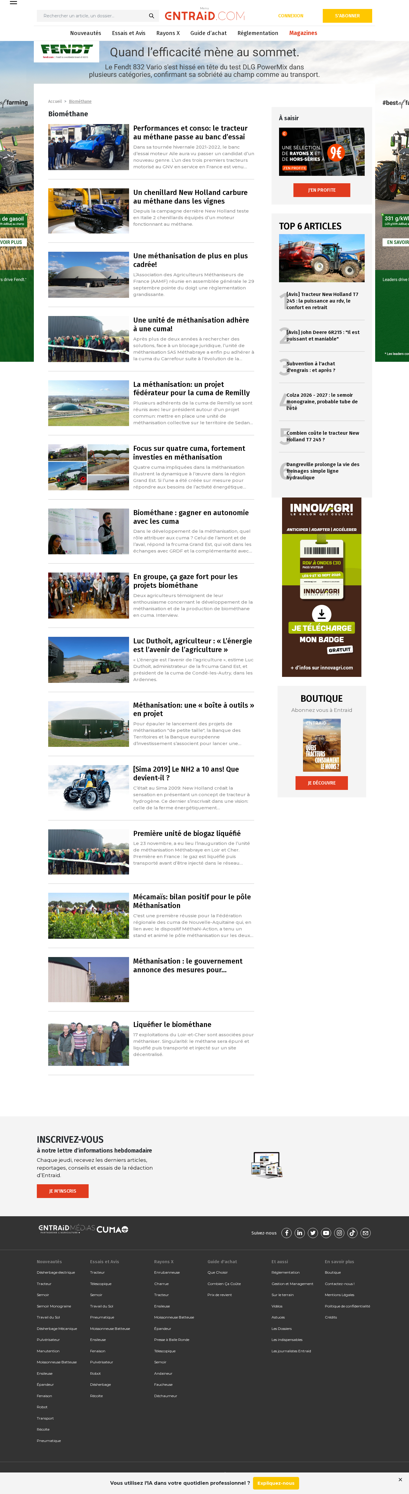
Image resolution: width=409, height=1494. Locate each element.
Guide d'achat (222, 1261)
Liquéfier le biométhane (172, 1024)
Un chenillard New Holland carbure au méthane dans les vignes (190, 196)
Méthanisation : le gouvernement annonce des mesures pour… (188, 965)
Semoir (43, 1294)
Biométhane (80, 101)
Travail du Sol (48, 1317)
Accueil (55, 101)
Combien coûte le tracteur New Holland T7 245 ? (323, 436)
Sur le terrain (283, 1294)
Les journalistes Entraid (291, 1351)
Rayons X (168, 33)
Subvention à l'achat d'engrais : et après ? (311, 367)
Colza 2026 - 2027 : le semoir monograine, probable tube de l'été (322, 401)
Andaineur (163, 1373)
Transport (45, 1418)
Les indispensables (287, 1339)
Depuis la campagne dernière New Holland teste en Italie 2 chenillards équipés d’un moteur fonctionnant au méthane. (191, 217)
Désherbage (100, 1384)
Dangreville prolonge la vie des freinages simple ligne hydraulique (323, 471)
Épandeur (45, 1384)
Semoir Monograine (54, 1306)
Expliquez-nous (276, 1483)
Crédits (331, 1317)
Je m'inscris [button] (62, 1191)
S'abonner (347, 16)
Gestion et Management (292, 1283)
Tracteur (44, 1283)
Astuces (278, 1317)
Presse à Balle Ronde (171, 1339)
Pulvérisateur (48, 1339)
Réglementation (257, 33)
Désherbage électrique (56, 1272)
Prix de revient (219, 1294)
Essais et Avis (129, 33)
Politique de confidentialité (347, 1306)
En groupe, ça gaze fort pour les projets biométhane (185, 581)
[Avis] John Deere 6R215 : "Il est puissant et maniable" (323, 335)
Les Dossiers (282, 1328)
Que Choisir (217, 1272)
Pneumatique (49, 1440)
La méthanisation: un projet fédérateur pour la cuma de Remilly (191, 388)
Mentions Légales (339, 1294)
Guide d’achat (208, 33)
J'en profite (322, 190)
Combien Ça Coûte (224, 1283)
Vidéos (277, 1306)
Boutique (333, 1272)
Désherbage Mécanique (57, 1328)
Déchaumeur (165, 1396)
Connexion (290, 16)
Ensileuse (44, 1373)
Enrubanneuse (167, 1272)
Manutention (48, 1351)
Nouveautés (85, 33)
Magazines (303, 33)
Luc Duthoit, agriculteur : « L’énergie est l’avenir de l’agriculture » (192, 645)
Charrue (161, 1283)
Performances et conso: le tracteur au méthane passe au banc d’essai (190, 132)
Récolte (43, 1429)
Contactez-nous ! (340, 1283)
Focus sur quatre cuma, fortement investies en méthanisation (189, 452)
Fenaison (44, 1396)
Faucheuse (163, 1384)
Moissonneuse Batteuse (57, 1362)
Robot (42, 1407)
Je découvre (322, 783)
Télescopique (100, 1283)
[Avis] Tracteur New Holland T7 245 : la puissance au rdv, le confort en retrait (322, 301)
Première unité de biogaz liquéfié (187, 833)
